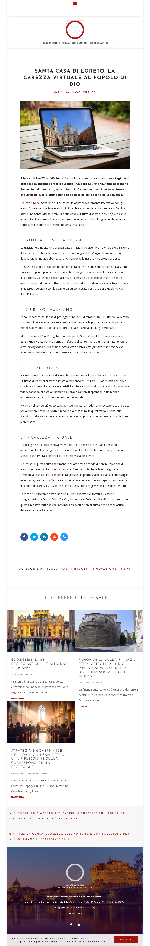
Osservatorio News (36, 774)
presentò (114, 336)
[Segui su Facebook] (71, 925)
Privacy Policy (75, 912)
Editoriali (30, 675)
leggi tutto (17, 698)
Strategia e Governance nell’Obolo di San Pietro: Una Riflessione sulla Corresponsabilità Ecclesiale (38, 759)
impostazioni (101, 941)
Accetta (126, 940)
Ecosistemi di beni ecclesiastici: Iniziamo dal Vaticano (39, 664)
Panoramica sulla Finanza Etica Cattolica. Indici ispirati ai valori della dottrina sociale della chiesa (107, 668)
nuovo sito (29, 203)
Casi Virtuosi (85, 92)
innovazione (104, 569)
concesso (26, 322)
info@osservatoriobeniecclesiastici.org (75, 907)
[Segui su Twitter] (79, 925)
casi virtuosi (74, 569)
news (126, 569)
